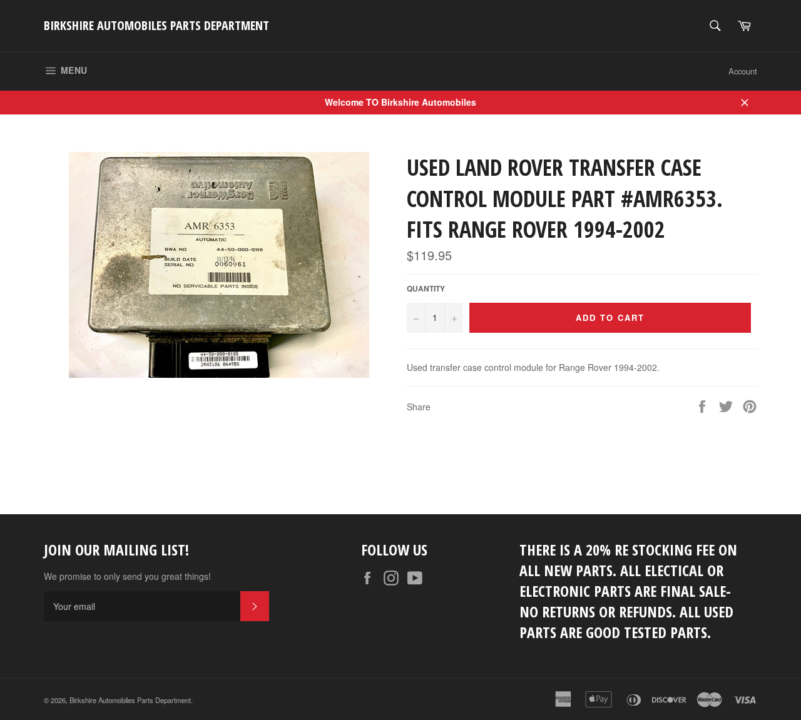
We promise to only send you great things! (127, 576)
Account (742, 71)
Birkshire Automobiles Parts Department (156, 25)
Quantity (426, 289)
